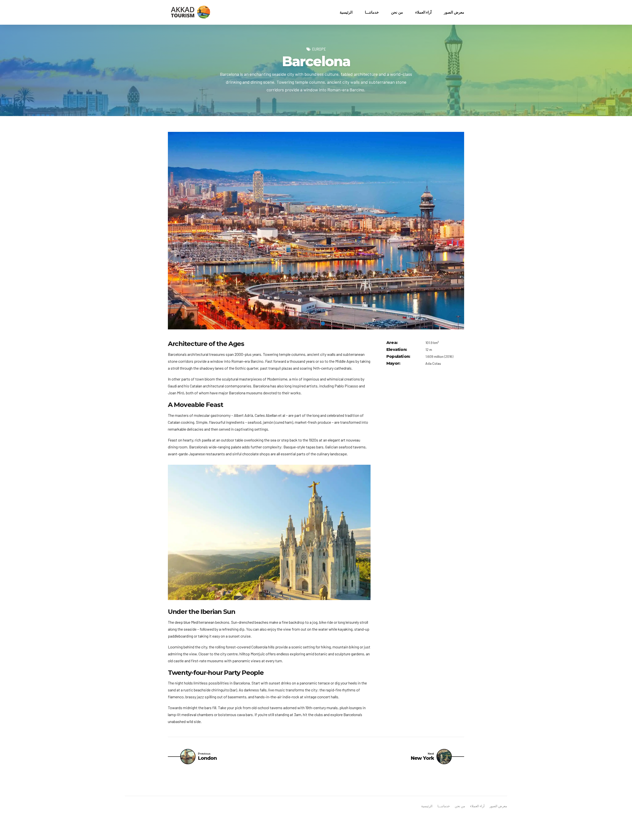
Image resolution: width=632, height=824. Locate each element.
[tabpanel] (316, 230)
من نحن (397, 12)
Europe (319, 48)
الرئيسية (346, 12)
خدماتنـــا (372, 12)
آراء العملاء (423, 12)
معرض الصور (454, 12)
